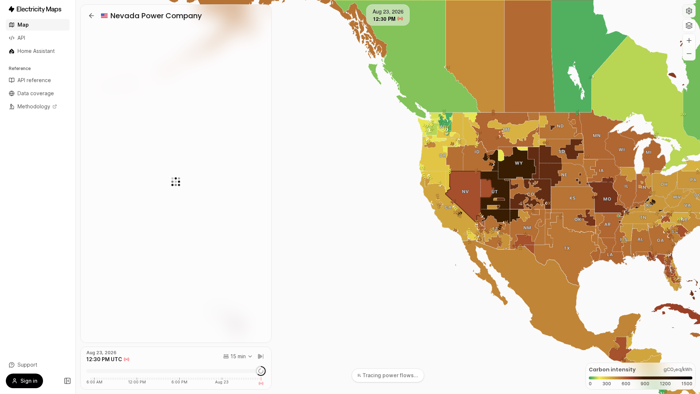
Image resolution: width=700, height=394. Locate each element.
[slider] (261, 371)
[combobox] (238, 356)
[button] (689, 11)
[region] (388, 197)
